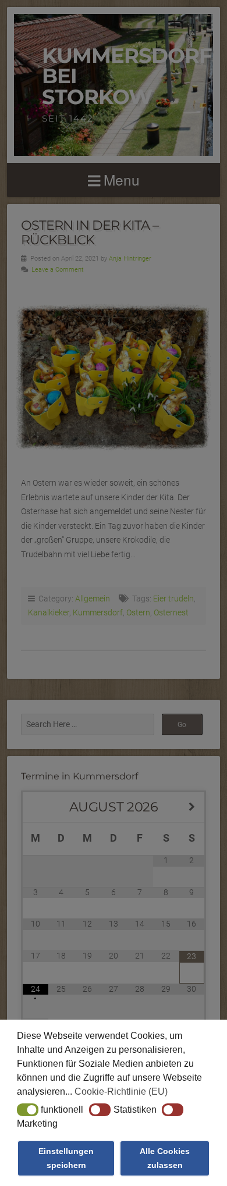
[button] (27, 1109)
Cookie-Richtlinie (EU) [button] (121, 1091)
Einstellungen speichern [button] (66, 1158)
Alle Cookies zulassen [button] (165, 1158)
